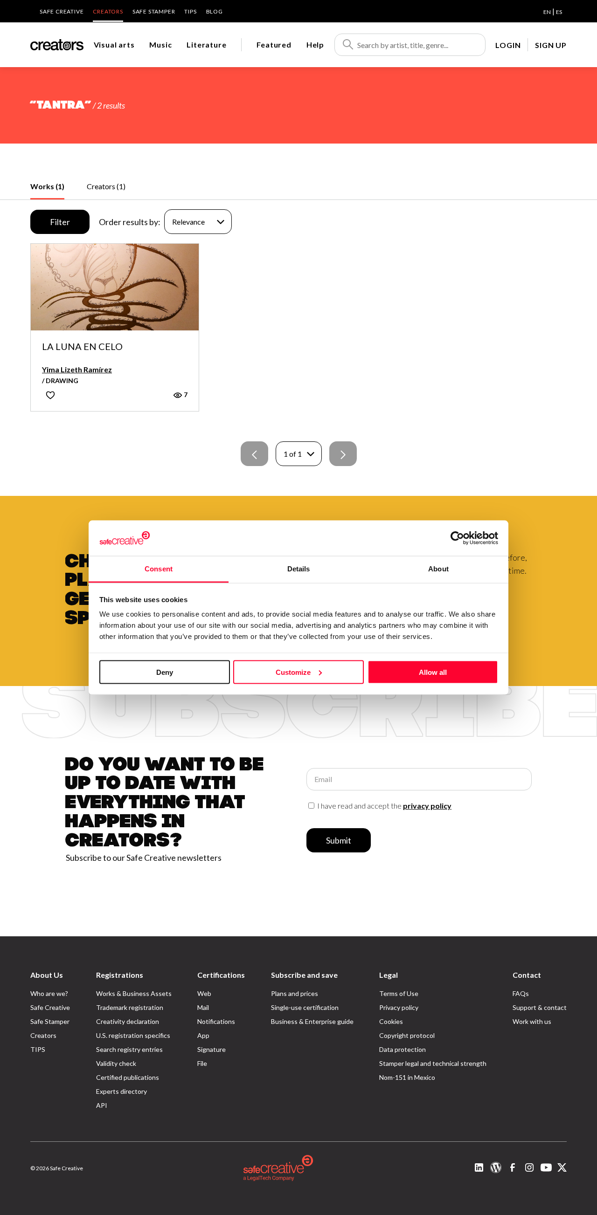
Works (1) (47, 186)
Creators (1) (106, 186)
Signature (211, 1049)
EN (547, 11)
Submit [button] (338, 840)
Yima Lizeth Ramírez (77, 369)
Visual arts (114, 44)
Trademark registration (129, 1007)
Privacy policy (398, 1007)
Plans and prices (294, 993)
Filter (60, 222)
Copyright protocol (407, 1035)
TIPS (190, 11)
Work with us (532, 1021)
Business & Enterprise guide (312, 1021)
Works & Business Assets (134, 993)
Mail (203, 1007)
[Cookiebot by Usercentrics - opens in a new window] (457, 538)
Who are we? (49, 993)
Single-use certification (305, 1007)
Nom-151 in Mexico (407, 1077)
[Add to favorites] (50, 395)
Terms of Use (398, 993)
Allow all (433, 672)
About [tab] (438, 569)
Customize (293, 672)
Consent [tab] (159, 569)
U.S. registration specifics (133, 1035)
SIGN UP (551, 45)
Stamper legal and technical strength (432, 1063)
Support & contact (540, 1007)
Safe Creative (61, 11)
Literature (206, 44)
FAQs (521, 993)
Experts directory (121, 1091)
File (202, 1063)
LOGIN (508, 45)
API (101, 1105)
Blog (214, 11)
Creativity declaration (127, 1021)
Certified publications (127, 1077)
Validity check (116, 1063)
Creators (108, 11)
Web (204, 993)
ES (559, 11)
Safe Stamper (153, 11)
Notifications (216, 1021)
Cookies (391, 1021)
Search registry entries (129, 1049)
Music (160, 44)
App (203, 1035)
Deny (164, 672)
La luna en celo (82, 347)
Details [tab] (298, 569)
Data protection (402, 1049)
